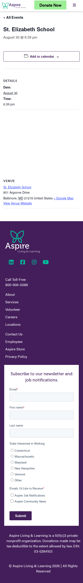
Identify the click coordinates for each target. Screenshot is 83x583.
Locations (13, 324)
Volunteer (12, 309)
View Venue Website (17, 203)
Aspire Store (15, 348)
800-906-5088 (16, 284)
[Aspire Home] (14, 8)
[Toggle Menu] (74, 5)
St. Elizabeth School (17, 187)
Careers (11, 316)
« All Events (13, 17)
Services (12, 301)
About (10, 294)
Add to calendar (42, 56)
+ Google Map (63, 198)
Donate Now (50, 5)
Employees (14, 341)
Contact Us (14, 334)
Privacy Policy (16, 356)
